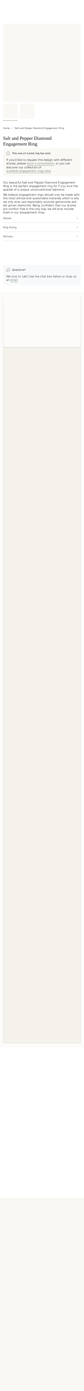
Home (6, 128)
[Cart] (78, 6)
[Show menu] (5, 6)
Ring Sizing (10, 227)
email (14, 280)
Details (7, 218)
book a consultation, (41, 163)
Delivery (8, 236)
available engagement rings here (28, 171)
